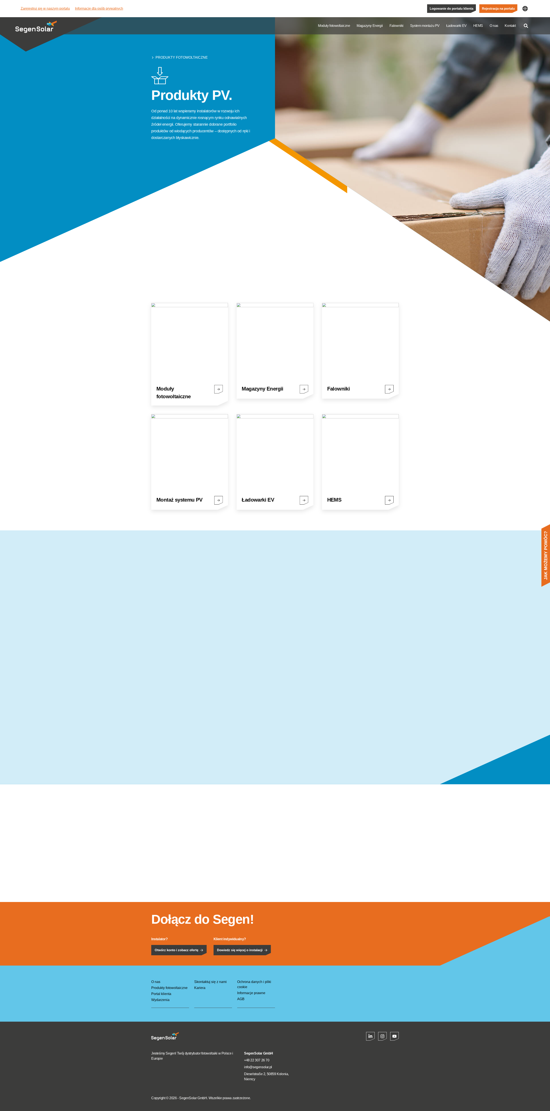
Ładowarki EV (456, 25)
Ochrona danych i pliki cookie (254, 984)
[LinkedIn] (370, 1036)
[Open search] (525, 25)
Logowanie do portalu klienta (451, 8)
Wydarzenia (160, 1000)
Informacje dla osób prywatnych (99, 8)
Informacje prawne (251, 993)
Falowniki (396, 25)
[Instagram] (382, 1036)
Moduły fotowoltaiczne (334, 25)
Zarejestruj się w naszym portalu (45, 8)
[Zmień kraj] (525, 8)
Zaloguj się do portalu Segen (241, 273)
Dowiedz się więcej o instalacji (240, 950)
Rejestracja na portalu (498, 8)
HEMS (478, 25)
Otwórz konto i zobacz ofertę (176, 950)
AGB (240, 999)
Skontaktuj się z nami (210, 982)
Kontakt (510, 25)
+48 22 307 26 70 (256, 1060)
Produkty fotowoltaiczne (182, 57)
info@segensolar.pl (258, 1067)
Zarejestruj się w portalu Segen (178, 273)
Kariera (199, 988)
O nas (494, 25)
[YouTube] (394, 1036)
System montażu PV (425, 25)
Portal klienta (161, 994)
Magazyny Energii (370, 25)
